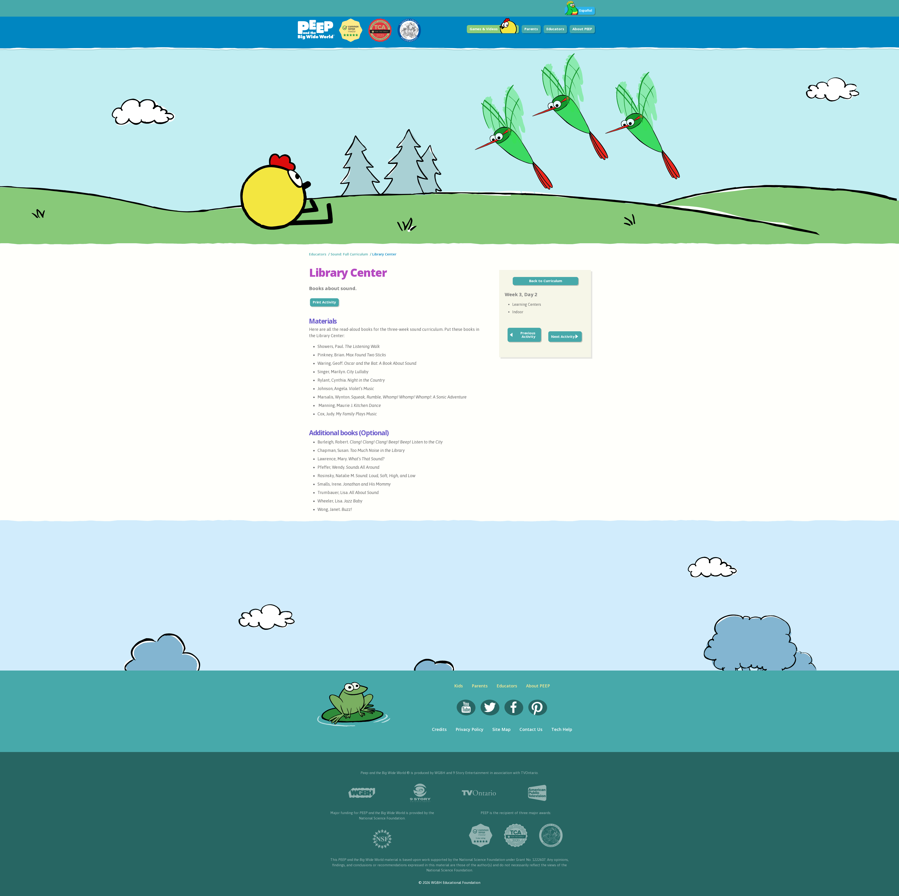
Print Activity (324, 302)
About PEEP (582, 28)
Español (585, 10)
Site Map (501, 729)
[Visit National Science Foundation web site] (382, 839)
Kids (458, 686)
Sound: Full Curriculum (349, 254)
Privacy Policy (469, 729)
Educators (555, 28)
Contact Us (531, 729)
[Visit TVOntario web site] (478, 793)
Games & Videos (484, 28)
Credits (439, 729)
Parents (531, 28)
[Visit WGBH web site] (361, 793)
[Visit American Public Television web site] (537, 793)
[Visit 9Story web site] (420, 792)
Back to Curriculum (545, 280)
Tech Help (561, 729)
